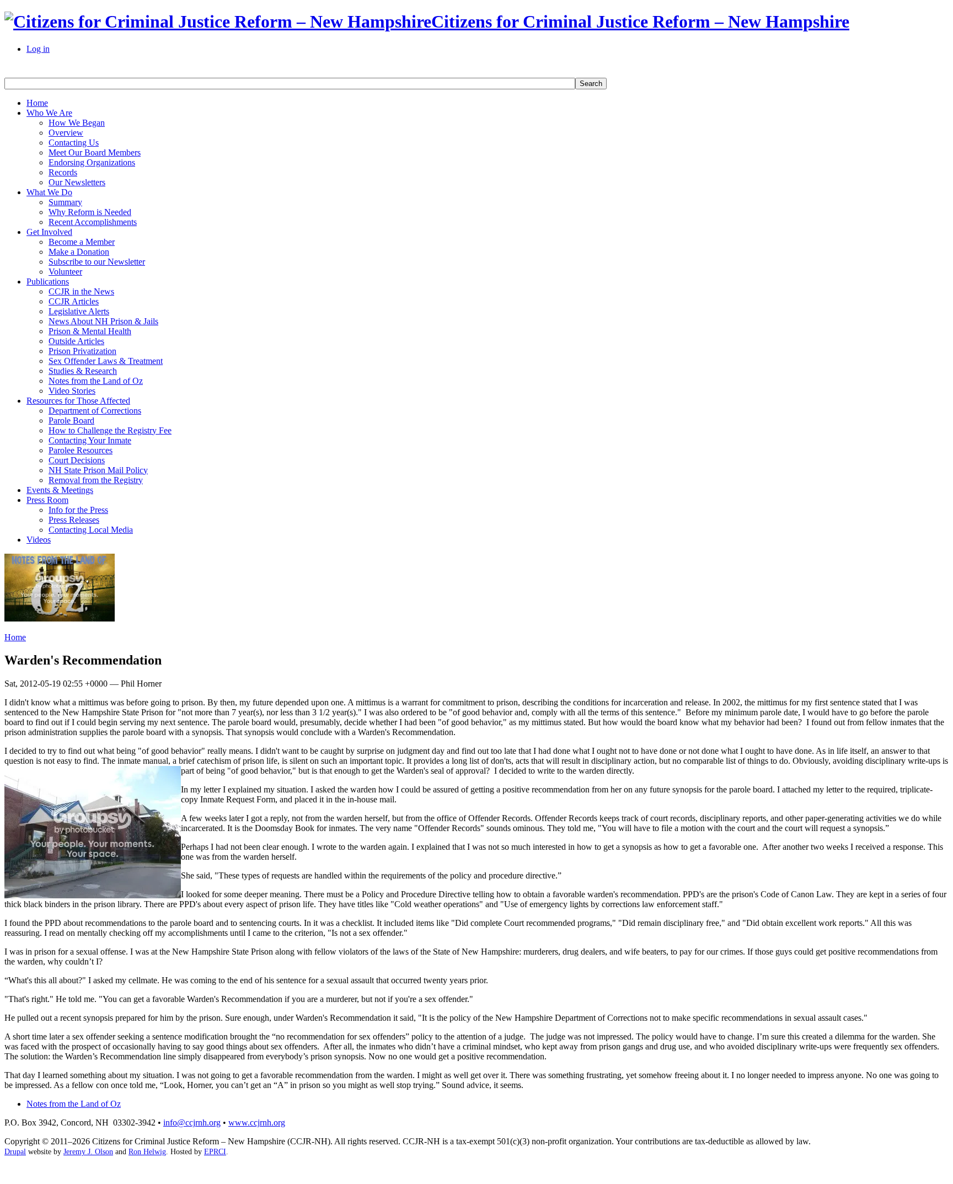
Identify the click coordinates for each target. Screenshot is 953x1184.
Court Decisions (77, 460)
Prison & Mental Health (90, 331)
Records (63, 172)
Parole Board (71, 420)
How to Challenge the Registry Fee (110, 430)
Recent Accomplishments (93, 222)
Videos (38, 539)
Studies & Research (83, 371)
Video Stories (72, 390)
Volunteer (65, 271)
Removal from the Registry (96, 480)
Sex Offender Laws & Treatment (106, 361)
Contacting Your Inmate (90, 440)
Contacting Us (74, 142)
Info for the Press (78, 510)
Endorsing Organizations (92, 162)
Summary (65, 202)
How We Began (77, 122)
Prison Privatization (82, 351)
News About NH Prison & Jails (103, 321)
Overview (66, 132)
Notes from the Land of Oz (96, 380)
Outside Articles (76, 341)
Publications (47, 281)
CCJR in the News (81, 291)
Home (37, 103)
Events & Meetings (59, 490)
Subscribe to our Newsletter (97, 261)
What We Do (49, 192)
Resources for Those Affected (78, 400)
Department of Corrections (95, 410)
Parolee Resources (81, 450)
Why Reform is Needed (90, 212)
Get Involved (49, 232)
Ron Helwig (147, 1152)
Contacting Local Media (91, 529)
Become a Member (82, 242)
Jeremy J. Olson (88, 1152)
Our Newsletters (77, 182)
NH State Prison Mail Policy (98, 470)
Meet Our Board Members (95, 152)
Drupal (15, 1152)
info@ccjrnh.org (192, 1122)
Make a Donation (79, 251)
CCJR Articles (74, 301)
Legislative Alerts (79, 311)
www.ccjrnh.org (256, 1122)
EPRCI (215, 1152)
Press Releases (74, 519)
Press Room (47, 500)
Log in (38, 48)
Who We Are (49, 112)
